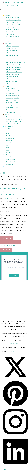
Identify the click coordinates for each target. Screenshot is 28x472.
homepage (6, 198)
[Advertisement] (14, 300)
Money (7, 133)
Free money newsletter (11, 159)
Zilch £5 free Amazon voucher (13, 31)
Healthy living (9, 140)
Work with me (9, 157)
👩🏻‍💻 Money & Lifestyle (8, 126)
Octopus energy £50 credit (12, 27)
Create (12, 352)
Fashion (8, 147)
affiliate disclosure (14, 343)
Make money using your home (13, 83)
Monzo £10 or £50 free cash (12, 17)
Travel (7, 145)
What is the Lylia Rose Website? (13, 161)
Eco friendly (8, 143)
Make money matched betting (13, 46)
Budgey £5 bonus (10, 34)
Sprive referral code (10, 88)
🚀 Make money (7, 43)
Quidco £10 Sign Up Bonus (12, 22)
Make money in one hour (12, 53)
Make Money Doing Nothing (12, 55)
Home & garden (9, 135)
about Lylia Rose (17, 212)
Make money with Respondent (13, 67)
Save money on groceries (12, 105)
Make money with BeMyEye (12, 74)
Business (8, 131)
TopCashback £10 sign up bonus (13, 20)
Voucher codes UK (10, 112)
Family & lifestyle (10, 138)
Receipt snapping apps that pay (13, 98)
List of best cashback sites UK (13, 95)
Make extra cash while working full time (15, 62)
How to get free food (11, 100)
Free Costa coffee (10, 93)
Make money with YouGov (12, 76)
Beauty (7, 150)
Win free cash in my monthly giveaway (15, 117)
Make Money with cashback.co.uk (14, 72)
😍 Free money (6, 15)
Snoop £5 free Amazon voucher (13, 29)
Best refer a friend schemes (12, 48)
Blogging (8, 128)
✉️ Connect (6, 154)
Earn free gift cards (10, 57)
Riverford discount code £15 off (13, 91)
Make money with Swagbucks (13, 69)
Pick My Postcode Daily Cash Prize (14, 121)
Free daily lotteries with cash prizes (14, 119)
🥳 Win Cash (6, 114)
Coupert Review (10, 109)
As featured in (9, 164)
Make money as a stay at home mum (14, 60)
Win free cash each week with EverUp (15, 124)
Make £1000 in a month (11, 50)
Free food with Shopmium (12, 107)
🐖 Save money (7, 86)
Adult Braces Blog (10, 152)
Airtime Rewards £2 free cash (13, 36)
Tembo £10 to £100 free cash (13, 24)
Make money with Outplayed (13, 65)
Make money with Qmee (12, 79)
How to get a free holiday (12, 102)
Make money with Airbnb (12, 81)
